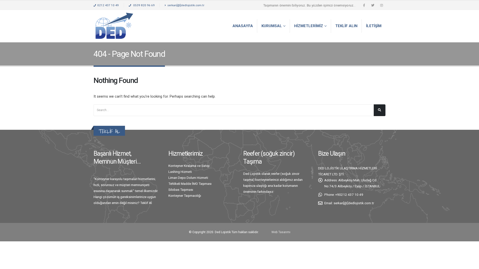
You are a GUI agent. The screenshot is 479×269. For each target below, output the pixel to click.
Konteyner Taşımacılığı (184, 196)
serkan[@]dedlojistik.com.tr (185, 5)
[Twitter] (372, 5)
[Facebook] (364, 5)
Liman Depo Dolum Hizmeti (188, 178)
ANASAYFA (243, 26)
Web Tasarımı (280, 232)
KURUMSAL (271, 26)
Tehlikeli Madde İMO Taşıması (190, 184)
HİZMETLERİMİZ (308, 26)
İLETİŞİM (373, 26)
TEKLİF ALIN (346, 26)
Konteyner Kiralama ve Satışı (189, 166)
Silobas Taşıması (180, 190)
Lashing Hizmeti (180, 172)
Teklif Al (146, 203)
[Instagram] (381, 5)
